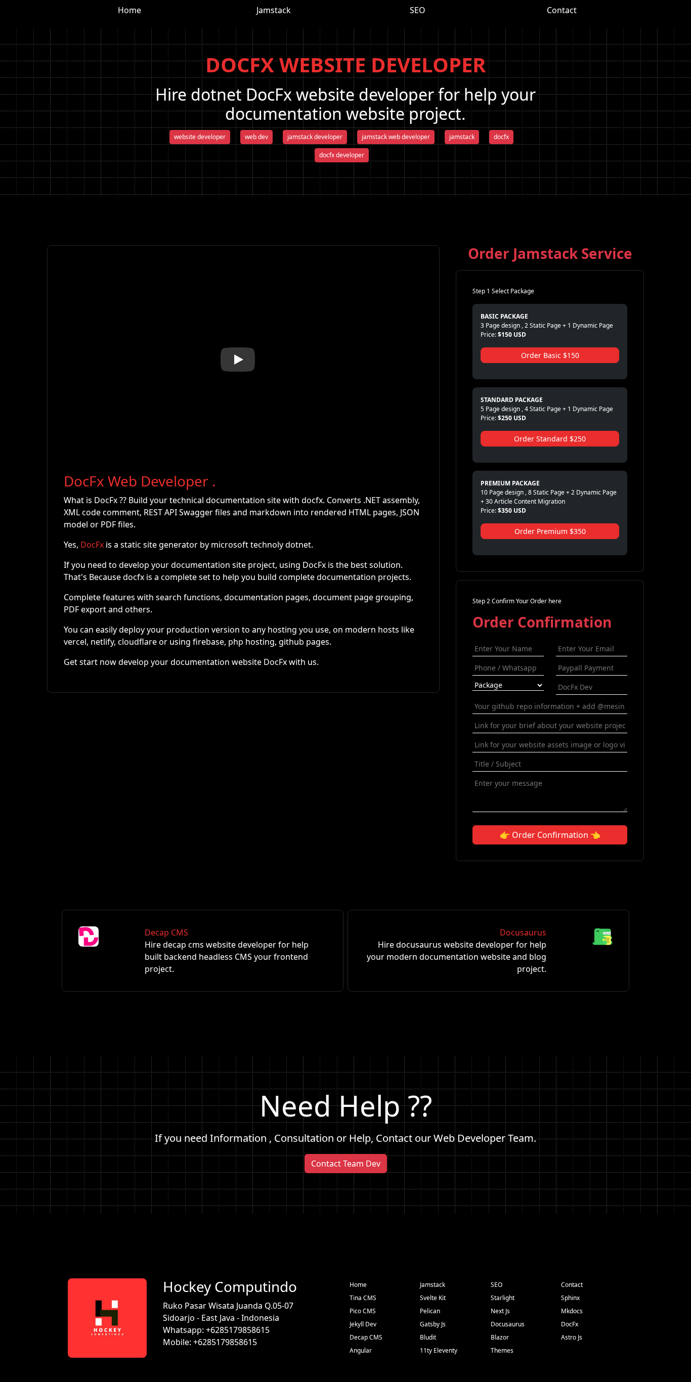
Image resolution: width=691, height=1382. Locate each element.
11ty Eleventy (438, 1350)
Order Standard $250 (550, 438)
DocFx (92, 544)
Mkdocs (572, 1311)
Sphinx (570, 1298)
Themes (502, 1350)
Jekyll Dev (363, 1324)
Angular (361, 1350)
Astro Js (571, 1337)
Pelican (430, 1311)
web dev (256, 136)
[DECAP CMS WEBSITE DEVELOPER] (103, 950)
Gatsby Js (433, 1324)
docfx (501, 136)
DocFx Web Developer (136, 481)
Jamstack (273, 10)
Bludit (428, 1337)
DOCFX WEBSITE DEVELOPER (345, 64)
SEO (417, 10)
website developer (200, 136)
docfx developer (341, 155)
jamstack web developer (396, 136)
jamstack (461, 136)
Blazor (500, 1337)
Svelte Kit (433, 1298)
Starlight (502, 1298)
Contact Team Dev (345, 1163)
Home (129, 10)
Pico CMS (363, 1311)
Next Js (500, 1311)
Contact (562, 10)
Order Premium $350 (550, 531)
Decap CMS (227, 950)
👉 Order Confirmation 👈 (550, 834)
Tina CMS (363, 1298)
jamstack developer (314, 136)
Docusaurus (456, 950)
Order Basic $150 (550, 355)
